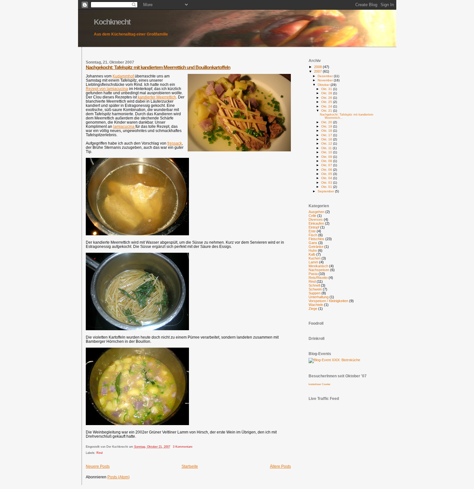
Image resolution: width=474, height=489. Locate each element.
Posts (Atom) (118, 477)
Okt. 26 (327, 97)
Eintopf (314, 227)
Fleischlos (316, 239)
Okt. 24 (327, 106)
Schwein (315, 289)
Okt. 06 (327, 169)
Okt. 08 (327, 161)
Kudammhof (124, 76)
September (326, 191)
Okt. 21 (327, 110)
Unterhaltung (319, 297)
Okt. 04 (327, 178)
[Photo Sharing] (334, 360)
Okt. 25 (327, 102)
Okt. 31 (327, 89)
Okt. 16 (327, 139)
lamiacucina (124, 126)
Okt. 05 (327, 174)
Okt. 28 (327, 93)
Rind (99, 452)
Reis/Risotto (318, 278)
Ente (312, 231)
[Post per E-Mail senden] (193, 446)
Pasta (313, 274)
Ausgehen (316, 212)
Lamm (313, 262)
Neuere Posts (98, 466)
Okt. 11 (327, 148)
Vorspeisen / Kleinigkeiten (328, 301)
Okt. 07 (327, 165)
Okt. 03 (327, 182)
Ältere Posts (280, 466)
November (326, 80)
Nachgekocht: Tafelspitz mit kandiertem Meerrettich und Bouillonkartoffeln (158, 67)
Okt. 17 (327, 135)
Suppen (315, 293)
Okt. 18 (327, 130)
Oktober (324, 85)
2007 (318, 71)
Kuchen (315, 258)
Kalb (312, 254)
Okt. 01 (327, 186)
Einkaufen (316, 223)
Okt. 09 (327, 156)
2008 (318, 67)
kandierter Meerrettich (157, 97)
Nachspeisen (319, 270)
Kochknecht (112, 22)
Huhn (313, 250)
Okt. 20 (327, 122)
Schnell (314, 285)
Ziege (313, 309)
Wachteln (316, 305)
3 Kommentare (183, 446)
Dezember (326, 76)
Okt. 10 (327, 152)
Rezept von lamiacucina (107, 89)
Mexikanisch (318, 266)
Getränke (316, 247)
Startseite (190, 466)
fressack (174, 143)
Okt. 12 (327, 143)
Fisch (313, 235)
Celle (312, 216)
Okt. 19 (327, 126)
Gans (313, 243)
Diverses (316, 219)
